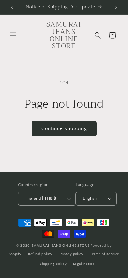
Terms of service (104, 254)
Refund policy (40, 254)
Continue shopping (64, 128)
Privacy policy (71, 254)
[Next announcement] (116, 7)
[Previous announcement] (12, 7)
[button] (13, 35)
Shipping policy (53, 264)
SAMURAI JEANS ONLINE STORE (60, 246)
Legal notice (83, 264)
